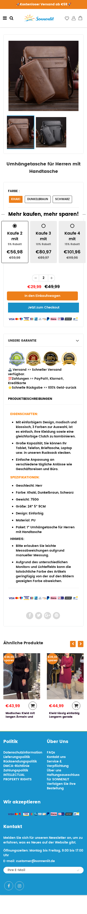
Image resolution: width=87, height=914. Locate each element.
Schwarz (62, 199)
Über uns (54, 770)
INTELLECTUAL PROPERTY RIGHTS (17, 777)
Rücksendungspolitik (20, 761)
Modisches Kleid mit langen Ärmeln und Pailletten (20, 717)
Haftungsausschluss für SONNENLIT (63, 777)
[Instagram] (19, 885)
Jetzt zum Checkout (43, 307)
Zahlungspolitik (15, 770)
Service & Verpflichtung (58, 763)
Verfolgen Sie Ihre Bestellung (61, 786)
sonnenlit (59, 904)
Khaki (15, 199)
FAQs (51, 752)
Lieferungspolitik (16, 757)
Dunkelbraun (37, 199)
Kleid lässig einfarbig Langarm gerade (64, 715)
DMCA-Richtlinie (16, 765)
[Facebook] (8, 885)
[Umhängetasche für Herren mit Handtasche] (43, 76)
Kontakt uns (56, 757)
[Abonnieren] (78, 870)
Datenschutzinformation (22, 752)
